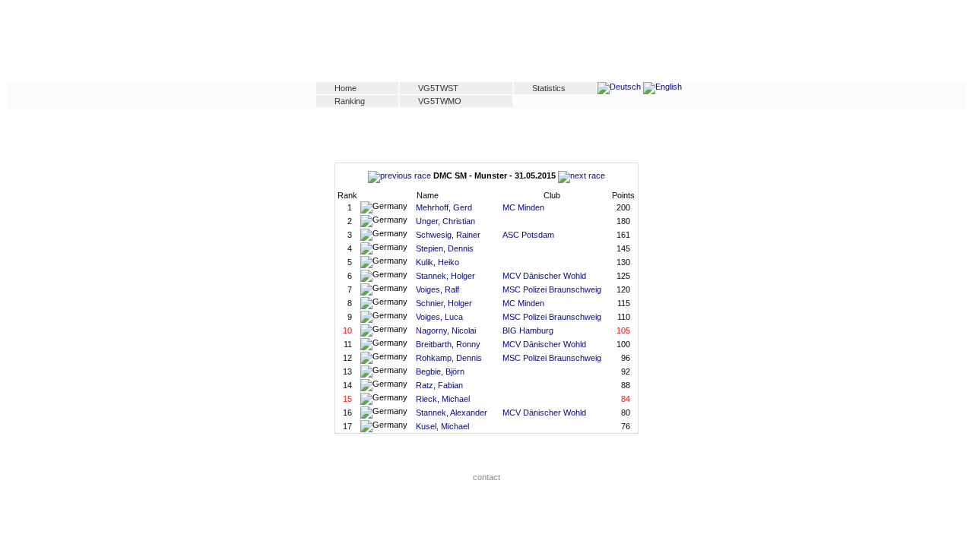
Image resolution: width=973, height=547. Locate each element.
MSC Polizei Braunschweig (551, 289)
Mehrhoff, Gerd (444, 207)
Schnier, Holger (444, 303)
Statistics (549, 88)
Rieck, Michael (443, 398)
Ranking (349, 101)
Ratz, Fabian (439, 385)
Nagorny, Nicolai (446, 330)
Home (345, 88)
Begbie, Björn (440, 371)
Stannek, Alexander (451, 412)
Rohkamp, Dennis (449, 357)
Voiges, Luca (439, 316)
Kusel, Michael (442, 426)
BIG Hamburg (527, 330)
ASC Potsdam (528, 234)
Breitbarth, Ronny (448, 344)
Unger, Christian (445, 221)
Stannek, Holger (445, 275)
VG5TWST (438, 88)
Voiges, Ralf (437, 289)
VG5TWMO (439, 101)
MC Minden (523, 207)
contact (486, 477)
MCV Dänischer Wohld (544, 275)
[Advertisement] (486, 43)
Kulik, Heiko (437, 262)
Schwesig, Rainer (448, 234)
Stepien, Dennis (445, 248)
